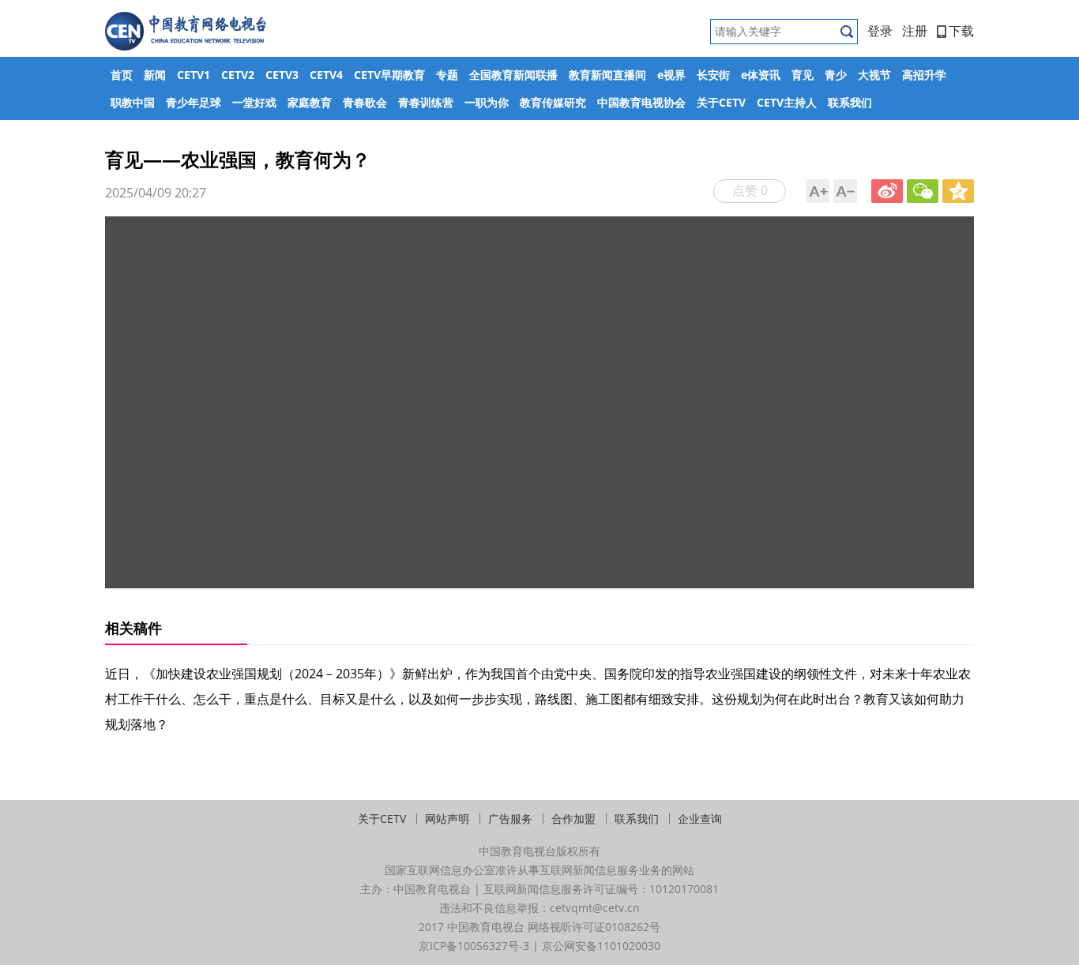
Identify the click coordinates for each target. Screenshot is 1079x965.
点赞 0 (750, 190)
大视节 (874, 74)
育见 (802, 74)
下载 (961, 30)
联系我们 (850, 102)
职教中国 (133, 102)
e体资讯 (760, 74)
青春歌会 (365, 102)
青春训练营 (425, 102)
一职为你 (486, 102)
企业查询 (700, 818)
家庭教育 (310, 102)
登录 (880, 30)
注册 (914, 30)
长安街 (713, 74)
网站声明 (447, 818)
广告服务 (510, 818)
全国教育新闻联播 (513, 74)
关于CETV (721, 102)
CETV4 (326, 74)
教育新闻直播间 (607, 74)
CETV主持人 (787, 102)
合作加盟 (573, 818)
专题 (447, 74)
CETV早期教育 (389, 74)
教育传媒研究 (553, 102)
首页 (122, 74)
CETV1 (193, 74)
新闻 (155, 74)
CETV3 (282, 74)
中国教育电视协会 (641, 102)
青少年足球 (193, 102)
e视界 (671, 74)
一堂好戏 (254, 102)
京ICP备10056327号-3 (474, 945)
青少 (836, 74)
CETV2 (237, 74)
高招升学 (924, 74)
